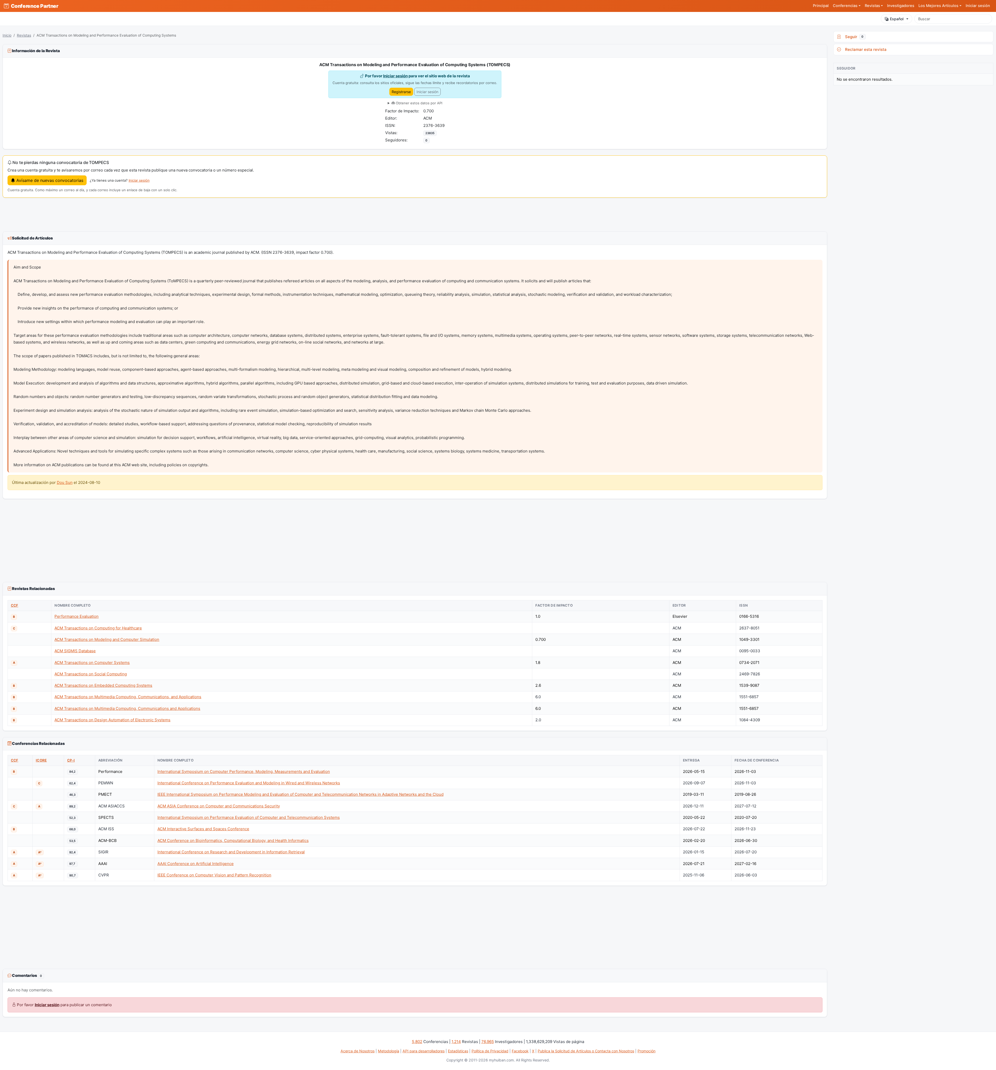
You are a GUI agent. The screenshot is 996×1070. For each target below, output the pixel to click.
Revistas (24, 35)
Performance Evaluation (76, 616)
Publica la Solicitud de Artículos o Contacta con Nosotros (586, 1051)
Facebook (520, 1051)
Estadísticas (458, 1051)
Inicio (7, 35)
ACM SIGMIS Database (75, 650)
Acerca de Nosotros (358, 1051)
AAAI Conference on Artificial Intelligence (195, 863)
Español (897, 19)
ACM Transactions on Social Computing (90, 673)
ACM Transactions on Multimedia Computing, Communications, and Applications (127, 696)
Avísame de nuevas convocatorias (49, 180)
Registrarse (401, 92)
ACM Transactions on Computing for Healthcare (98, 628)
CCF (14, 605)
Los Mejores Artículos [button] (938, 5)
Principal (821, 5)
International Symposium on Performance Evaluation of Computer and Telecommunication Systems (248, 817)
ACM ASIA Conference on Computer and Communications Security (218, 806)
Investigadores (900, 5)
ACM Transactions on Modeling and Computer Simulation (106, 639)
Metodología (388, 1051)
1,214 (456, 1041)
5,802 (417, 1041)
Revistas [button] (872, 5)
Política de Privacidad (490, 1051)
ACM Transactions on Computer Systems (92, 662)
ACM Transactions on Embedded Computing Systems (103, 685)
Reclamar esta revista (865, 49)
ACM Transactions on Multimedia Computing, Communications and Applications (127, 708)
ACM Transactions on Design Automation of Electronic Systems (112, 719)
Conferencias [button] (845, 5)
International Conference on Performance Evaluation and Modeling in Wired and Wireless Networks (248, 782)
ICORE (41, 760)
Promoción (646, 1051)
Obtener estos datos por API (418, 103)
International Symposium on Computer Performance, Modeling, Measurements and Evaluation (243, 771)
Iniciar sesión (978, 5)
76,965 (487, 1041)
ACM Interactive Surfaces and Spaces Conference (203, 828)
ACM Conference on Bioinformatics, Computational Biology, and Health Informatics (233, 840)
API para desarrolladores (424, 1051)
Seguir (853, 36)
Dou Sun (65, 482)
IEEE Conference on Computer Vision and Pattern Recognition (214, 875)
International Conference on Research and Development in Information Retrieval (231, 851)
